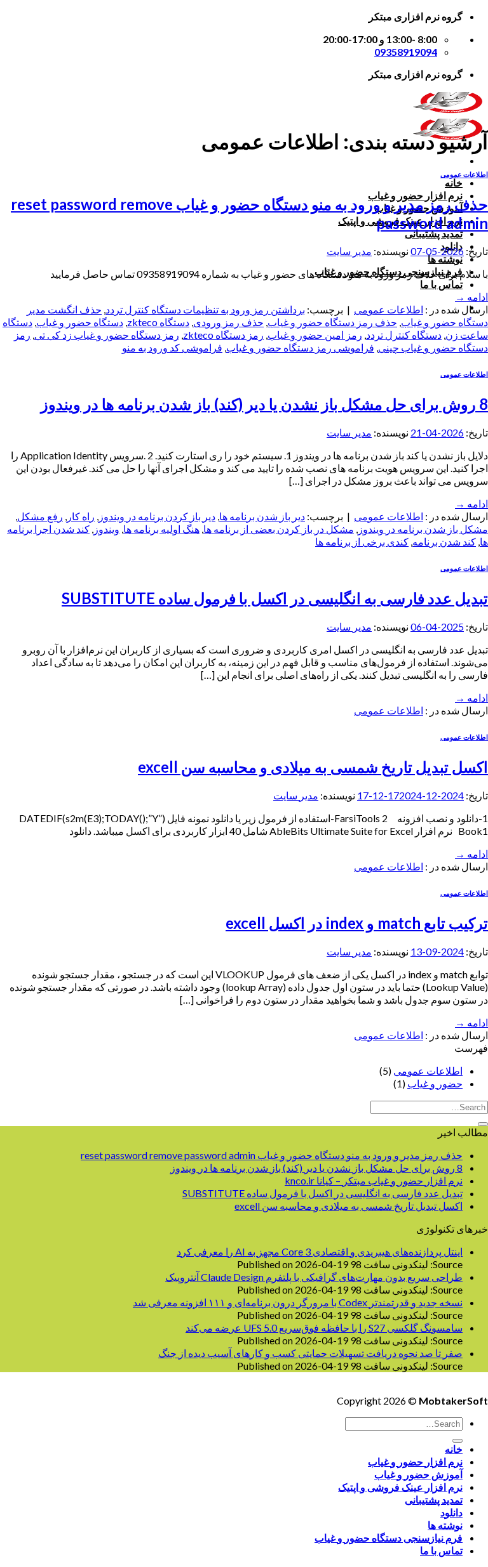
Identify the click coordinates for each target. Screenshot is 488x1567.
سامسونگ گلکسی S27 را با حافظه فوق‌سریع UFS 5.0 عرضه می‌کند (324, 1327)
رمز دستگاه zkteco (223, 335)
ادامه (471, 297)
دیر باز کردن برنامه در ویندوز (156, 516)
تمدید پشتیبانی (434, 233)
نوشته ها (445, 258)
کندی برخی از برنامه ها (362, 541)
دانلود (451, 1512)
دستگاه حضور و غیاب (79, 322)
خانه (454, 182)
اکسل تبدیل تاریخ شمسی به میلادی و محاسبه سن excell (313, 766)
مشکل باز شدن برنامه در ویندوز (423, 529)
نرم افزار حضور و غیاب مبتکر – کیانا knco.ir (374, 1180)
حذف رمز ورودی (228, 322)
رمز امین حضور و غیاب (315, 335)
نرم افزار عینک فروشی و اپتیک (400, 1487)
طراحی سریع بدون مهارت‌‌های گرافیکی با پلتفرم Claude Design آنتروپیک (314, 1277)
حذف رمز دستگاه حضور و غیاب (332, 322)
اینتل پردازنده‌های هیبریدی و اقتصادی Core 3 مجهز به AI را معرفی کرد (320, 1251)
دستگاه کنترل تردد (404, 335)
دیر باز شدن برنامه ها (262, 516)
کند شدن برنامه (444, 541)
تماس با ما (441, 284)
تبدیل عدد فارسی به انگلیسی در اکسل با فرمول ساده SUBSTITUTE (275, 598)
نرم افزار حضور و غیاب (415, 1461)
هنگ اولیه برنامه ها (161, 529)
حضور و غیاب (435, 1083)
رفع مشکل (40, 516)
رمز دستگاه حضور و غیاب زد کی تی (106, 335)
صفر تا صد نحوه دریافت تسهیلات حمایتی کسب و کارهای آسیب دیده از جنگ (310, 1353)
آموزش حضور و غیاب (418, 1474)
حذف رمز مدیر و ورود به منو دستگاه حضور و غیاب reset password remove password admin (272, 1155)
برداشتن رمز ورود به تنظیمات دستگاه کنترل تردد (205, 309)
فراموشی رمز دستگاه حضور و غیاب (300, 347)
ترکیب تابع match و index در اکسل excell (357, 923)
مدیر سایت (349, 251)
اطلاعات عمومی (464, 174)
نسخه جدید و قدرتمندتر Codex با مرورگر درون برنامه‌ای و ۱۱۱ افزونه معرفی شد (298, 1302)
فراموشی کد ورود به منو (172, 347)
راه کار (81, 516)
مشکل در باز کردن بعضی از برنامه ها (278, 529)
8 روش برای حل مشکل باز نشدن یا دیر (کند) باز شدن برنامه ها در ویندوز (264, 404)
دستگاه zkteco (158, 322)
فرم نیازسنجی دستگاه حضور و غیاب (389, 1537)
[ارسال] (483, 1124)
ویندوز (106, 529)
